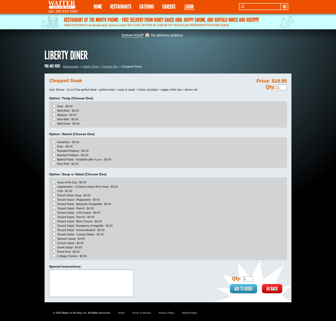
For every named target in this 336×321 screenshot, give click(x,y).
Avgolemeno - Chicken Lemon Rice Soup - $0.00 (87, 186)
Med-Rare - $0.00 (68, 110)
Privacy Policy (166, 312)
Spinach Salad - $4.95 (71, 238)
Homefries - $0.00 (68, 142)
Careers (168, 6)
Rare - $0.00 (65, 106)
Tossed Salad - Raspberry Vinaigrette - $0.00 (85, 225)
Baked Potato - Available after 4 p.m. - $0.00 (84, 159)
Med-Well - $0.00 (67, 119)
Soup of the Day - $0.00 (71, 182)
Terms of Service (141, 312)
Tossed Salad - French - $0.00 (75, 217)
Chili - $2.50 (64, 191)
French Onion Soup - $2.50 (74, 195)
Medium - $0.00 (67, 115)
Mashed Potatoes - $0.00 (72, 155)
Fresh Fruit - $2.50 (68, 251)
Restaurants (71, 66)
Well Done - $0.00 (68, 123)
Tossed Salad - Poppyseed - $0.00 (78, 199)
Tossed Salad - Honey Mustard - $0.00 (81, 230)
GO (284, 6)
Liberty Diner (90, 66)
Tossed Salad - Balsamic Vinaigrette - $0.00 (84, 204)
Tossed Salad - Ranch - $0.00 (75, 208)
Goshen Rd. (110, 66)
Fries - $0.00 (65, 146)
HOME (98, 6)
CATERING (146, 6)
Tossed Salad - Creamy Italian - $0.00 (80, 234)
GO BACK (272, 288)
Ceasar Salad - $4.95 (70, 243)
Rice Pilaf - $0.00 (67, 164)
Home (121, 312)
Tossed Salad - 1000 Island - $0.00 (78, 212)
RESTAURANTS (120, 6)
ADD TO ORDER (244, 288)
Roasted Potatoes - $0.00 (73, 151)
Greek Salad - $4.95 (69, 247)
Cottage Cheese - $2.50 (72, 256)
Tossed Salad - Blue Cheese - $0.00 (79, 221)
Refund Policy (189, 312)
